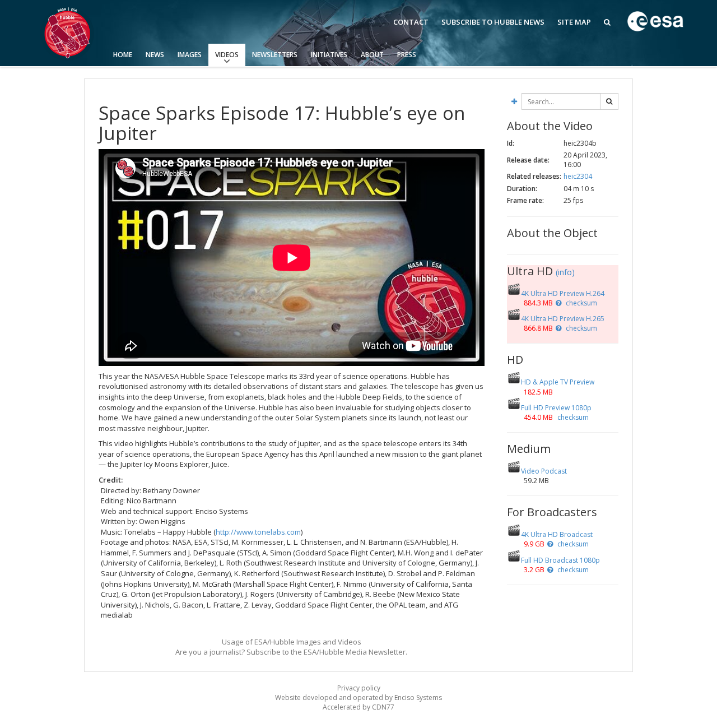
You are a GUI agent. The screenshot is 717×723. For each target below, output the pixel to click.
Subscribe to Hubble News (492, 22)
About (372, 54)
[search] (609, 101)
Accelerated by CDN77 (358, 707)
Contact (411, 22)
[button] (558, 303)
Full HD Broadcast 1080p (560, 560)
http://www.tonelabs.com (258, 532)
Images (190, 54)
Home (122, 54)
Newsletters (274, 54)
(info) (565, 272)
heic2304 (578, 176)
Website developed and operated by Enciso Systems (358, 697)
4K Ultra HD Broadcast (557, 534)
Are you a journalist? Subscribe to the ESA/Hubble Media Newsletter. (291, 652)
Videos (227, 54)
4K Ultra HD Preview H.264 (562, 293)
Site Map (574, 22)
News (155, 54)
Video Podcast (544, 471)
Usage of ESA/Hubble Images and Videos (291, 642)
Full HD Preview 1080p (556, 408)
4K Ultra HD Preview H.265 (562, 318)
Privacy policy (358, 688)
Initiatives (329, 54)
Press (406, 54)
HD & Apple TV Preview (557, 382)
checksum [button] (580, 303)
